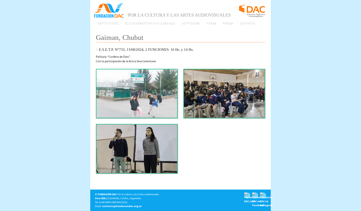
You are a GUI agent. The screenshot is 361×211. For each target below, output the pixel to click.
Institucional (107, 24)
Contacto (247, 24)
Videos (211, 24)
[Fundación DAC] (109, 10)
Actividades (190, 24)
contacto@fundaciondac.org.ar (122, 206)
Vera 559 (100, 198)
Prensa (228, 24)
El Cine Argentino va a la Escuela (150, 24)
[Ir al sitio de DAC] (252, 9)
